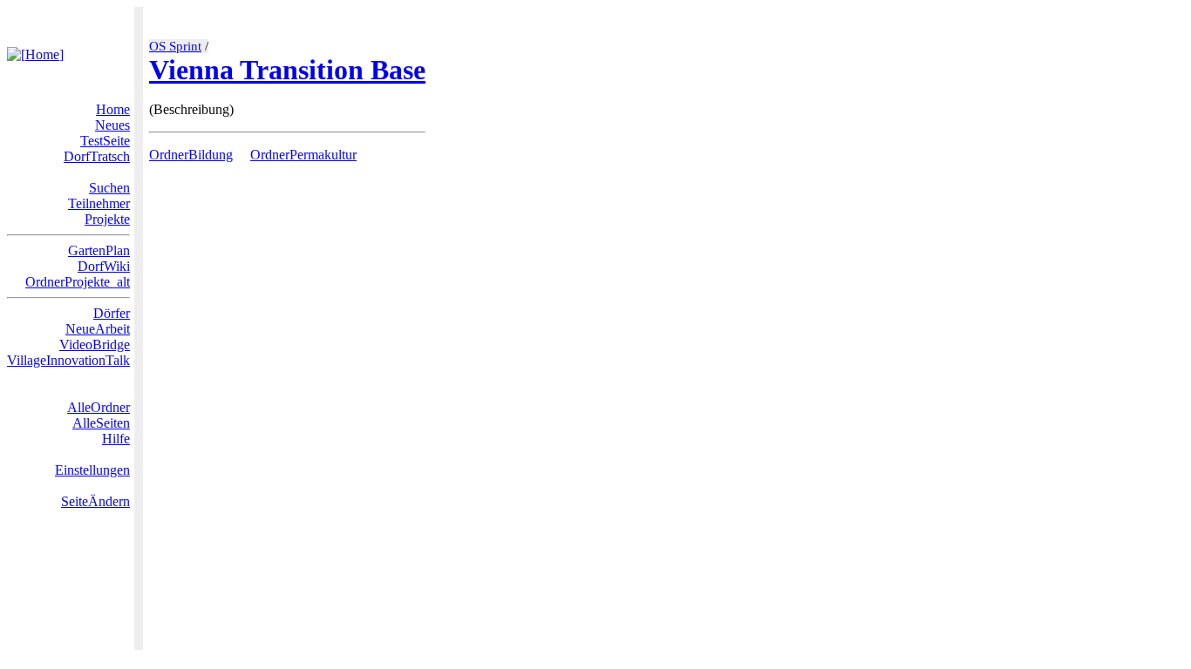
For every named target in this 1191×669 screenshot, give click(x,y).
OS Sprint (175, 46)
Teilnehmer (99, 203)
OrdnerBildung (191, 154)
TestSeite (105, 140)
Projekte (107, 219)
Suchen (109, 187)
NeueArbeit (97, 328)
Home (113, 109)
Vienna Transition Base (287, 69)
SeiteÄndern (95, 501)
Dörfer (111, 313)
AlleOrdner (98, 407)
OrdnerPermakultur (303, 154)
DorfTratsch (97, 156)
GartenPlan (99, 250)
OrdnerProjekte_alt (77, 281)
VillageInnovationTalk (68, 360)
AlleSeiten (101, 423)
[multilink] (240, 154)
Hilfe (116, 438)
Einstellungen (92, 470)
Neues (112, 125)
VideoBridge (94, 344)
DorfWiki (104, 266)
